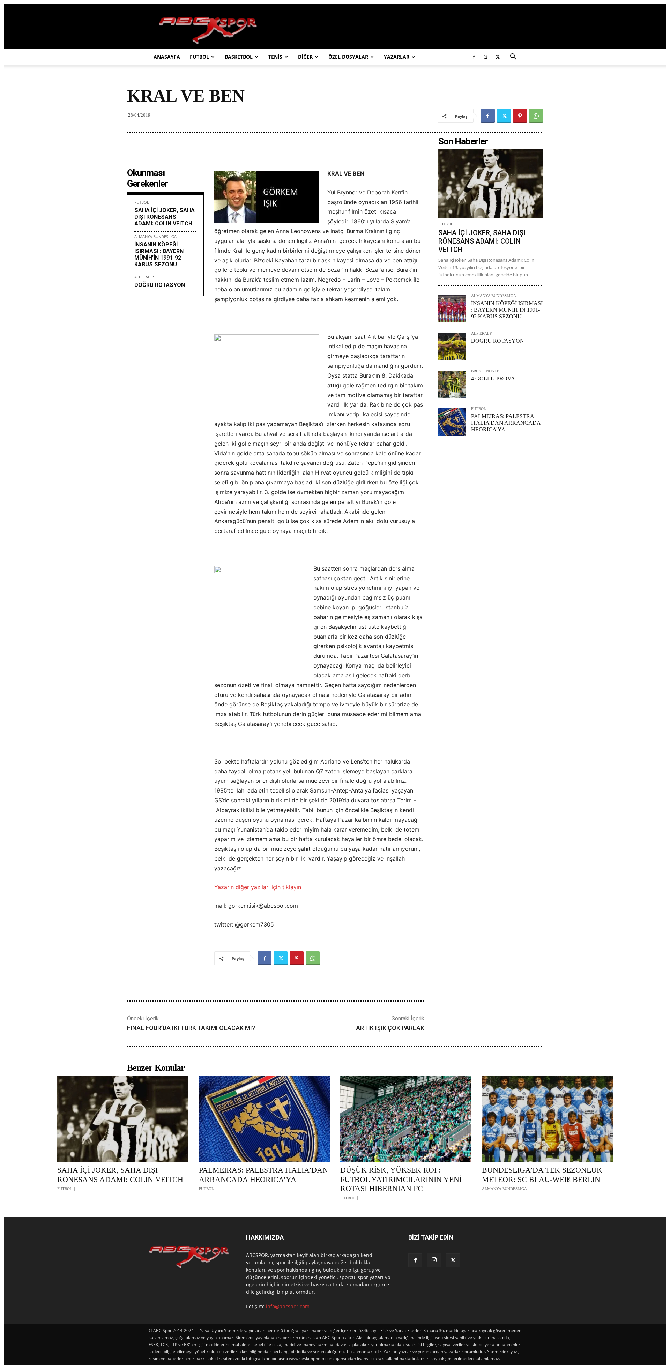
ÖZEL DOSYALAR (348, 56)
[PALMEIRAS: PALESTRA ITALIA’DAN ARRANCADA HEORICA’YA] (452, 422)
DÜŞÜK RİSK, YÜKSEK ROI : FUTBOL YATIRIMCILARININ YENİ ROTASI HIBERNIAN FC (401, 1179)
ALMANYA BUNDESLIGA (155, 236)
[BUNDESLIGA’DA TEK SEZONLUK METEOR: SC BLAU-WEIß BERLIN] (547, 1119)
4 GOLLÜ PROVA (493, 378)
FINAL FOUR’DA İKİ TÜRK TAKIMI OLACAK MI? (191, 1028)
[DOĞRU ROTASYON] (452, 346)
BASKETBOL (239, 56)
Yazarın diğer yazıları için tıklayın (257, 887)
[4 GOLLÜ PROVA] (452, 384)
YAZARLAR (396, 56)
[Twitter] (497, 57)
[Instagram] (486, 57)
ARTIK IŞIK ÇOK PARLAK (390, 1028)
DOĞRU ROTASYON (159, 285)
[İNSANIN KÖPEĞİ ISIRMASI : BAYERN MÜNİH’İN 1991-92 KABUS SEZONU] (452, 308)
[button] (513, 57)
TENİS (275, 56)
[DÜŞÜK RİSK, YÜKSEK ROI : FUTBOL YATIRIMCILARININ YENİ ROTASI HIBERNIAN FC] (405, 1119)
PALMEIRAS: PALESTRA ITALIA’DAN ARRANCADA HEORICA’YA (506, 422)
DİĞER (305, 56)
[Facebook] (474, 57)
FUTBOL (199, 56)
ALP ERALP (144, 277)
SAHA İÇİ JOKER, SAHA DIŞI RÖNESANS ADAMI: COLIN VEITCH (164, 217)
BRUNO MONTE (485, 371)
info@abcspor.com (288, 1306)
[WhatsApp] (536, 116)
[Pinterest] (520, 116)
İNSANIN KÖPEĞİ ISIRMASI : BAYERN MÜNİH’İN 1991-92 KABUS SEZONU (159, 254)
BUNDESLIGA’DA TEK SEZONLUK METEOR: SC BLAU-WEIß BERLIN (542, 1174)
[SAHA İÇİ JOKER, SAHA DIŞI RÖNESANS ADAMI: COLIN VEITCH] (490, 183)
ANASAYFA (167, 56)
